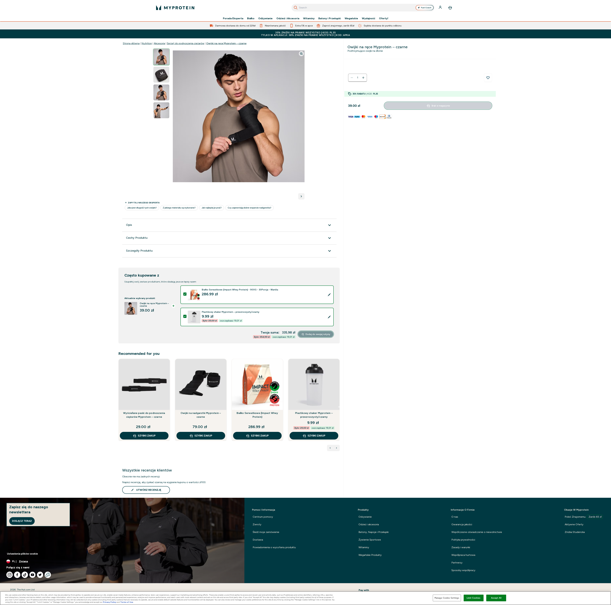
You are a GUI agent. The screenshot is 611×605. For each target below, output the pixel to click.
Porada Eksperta (233, 18)
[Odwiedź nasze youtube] (32, 575)
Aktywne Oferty (574, 524)
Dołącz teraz (22, 521)
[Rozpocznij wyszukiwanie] (295, 7)
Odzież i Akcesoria (287, 18)
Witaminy (309, 18)
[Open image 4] (161, 110)
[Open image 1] (161, 57)
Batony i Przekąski (329, 18)
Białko (250, 18)
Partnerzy (456, 562)
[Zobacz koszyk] (450, 7)
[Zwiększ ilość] (363, 77)
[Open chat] (48, 575)
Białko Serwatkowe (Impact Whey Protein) (257, 415)
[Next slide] (339, 407)
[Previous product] (330, 448)
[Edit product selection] (329, 294)
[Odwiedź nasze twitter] (40, 575)
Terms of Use (126, 602)
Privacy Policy (109, 602)
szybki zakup (147, 435)
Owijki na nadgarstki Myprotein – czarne (201, 415)
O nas (454, 516)
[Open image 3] (161, 92)
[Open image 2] (161, 74)
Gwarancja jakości (461, 524)
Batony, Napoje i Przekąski (373, 532)
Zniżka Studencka (575, 532)
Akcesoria (159, 43)
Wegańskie (351, 18)
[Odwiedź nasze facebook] (17, 575)
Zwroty (257, 524)
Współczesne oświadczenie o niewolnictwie (476, 532)
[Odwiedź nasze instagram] (9, 575)
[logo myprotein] (175, 7)
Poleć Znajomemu (583, 516)
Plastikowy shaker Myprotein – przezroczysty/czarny (314, 415)
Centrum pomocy (263, 516)
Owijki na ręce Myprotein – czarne (226, 43)
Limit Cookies (473, 598)
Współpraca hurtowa (463, 555)
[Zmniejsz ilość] (351, 77)
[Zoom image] (301, 53)
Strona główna (131, 43)
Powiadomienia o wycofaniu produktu (274, 547)
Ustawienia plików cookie (22, 553)
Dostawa (258, 539)
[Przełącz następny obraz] (301, 196)
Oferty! (383, 18)
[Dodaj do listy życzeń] (488, 77)
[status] (357, 77)
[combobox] (363, 7)
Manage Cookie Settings (447, 598)
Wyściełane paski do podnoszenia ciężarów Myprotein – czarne (144, 415)
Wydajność (368, 18)
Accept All (496, 598)
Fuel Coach (426, 8)
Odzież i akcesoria (368, 524)
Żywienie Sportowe (369, 539)
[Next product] (336, 448)
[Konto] (440, 7)
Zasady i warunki (460, 547)
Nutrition (146, 43)
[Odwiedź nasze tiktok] (25, 575)
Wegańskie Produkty (370, 555)
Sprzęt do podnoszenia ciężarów (185, 43)
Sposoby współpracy (463, 570)
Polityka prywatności (463, 539)
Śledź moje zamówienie (266, 532)
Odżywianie (265, 18)
